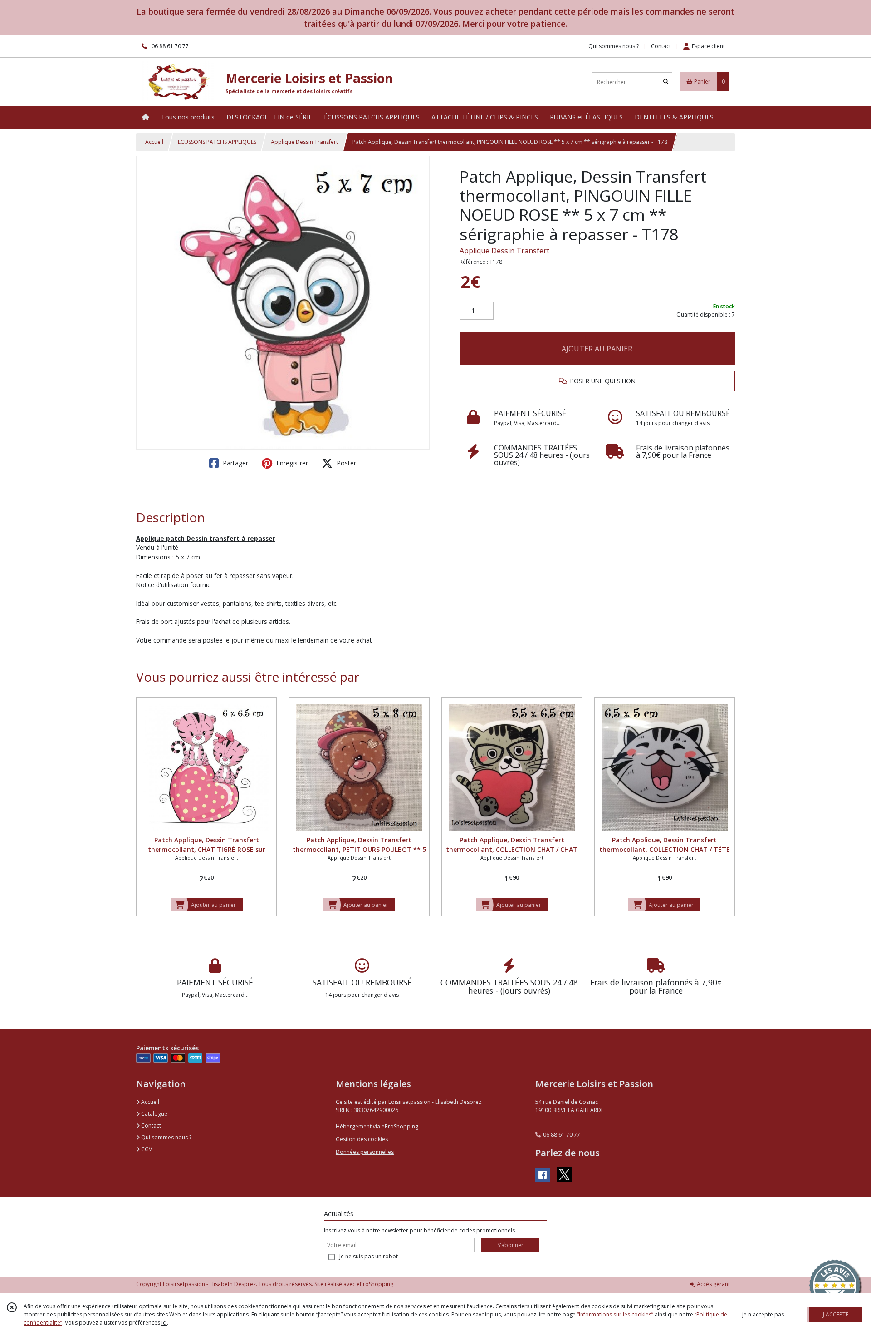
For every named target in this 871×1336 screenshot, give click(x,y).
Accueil (154, 142)
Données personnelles (365, 1152)
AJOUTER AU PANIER (597, 349)
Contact (661, 46)
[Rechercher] (666, 82)
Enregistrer (291, 463)
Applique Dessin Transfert (304, 142)
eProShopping (375, 1284)
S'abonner (510, 1245)
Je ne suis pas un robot (368, 1256)
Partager (234, 463)
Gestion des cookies (362, 1139)
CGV (146, 1149)
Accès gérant (712, 1284)
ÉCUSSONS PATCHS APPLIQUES (217, 142)
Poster (345, 463)
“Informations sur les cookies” (615, 1314)
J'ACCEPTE (835, 1314)
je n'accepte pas (763, 1314)
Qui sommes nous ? (165, 1137)
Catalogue (153, 1114)
